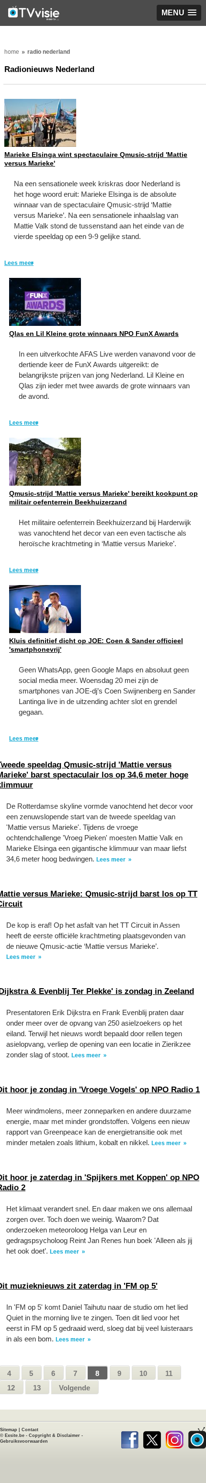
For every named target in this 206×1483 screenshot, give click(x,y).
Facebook (129, 1438)
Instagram (174, 1438)
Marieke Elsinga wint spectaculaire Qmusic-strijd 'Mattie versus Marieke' (95, 159)
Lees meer (19, 263)
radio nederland (48, 52)
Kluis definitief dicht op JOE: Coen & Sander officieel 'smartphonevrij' (96, 645)
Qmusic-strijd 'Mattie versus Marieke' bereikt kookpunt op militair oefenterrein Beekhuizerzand (103, 498)
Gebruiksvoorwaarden (24, 1441)
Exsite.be (14, 1435)
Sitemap (8, 1429)
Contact (30, 1429)
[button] (179, 13)
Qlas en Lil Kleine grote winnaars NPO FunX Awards (94, 333)
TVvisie (197, 1438)
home (11, 52)
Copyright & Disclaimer (54, 1435)
